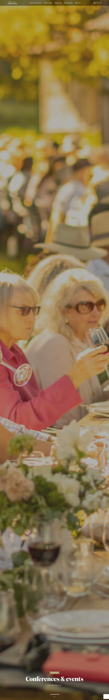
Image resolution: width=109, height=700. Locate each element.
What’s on (78, 3)
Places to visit (48, 3)
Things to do (58, 3)
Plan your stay (68, 3)
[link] (12, 3)
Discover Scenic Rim (35, 3)
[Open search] (100, 3)
